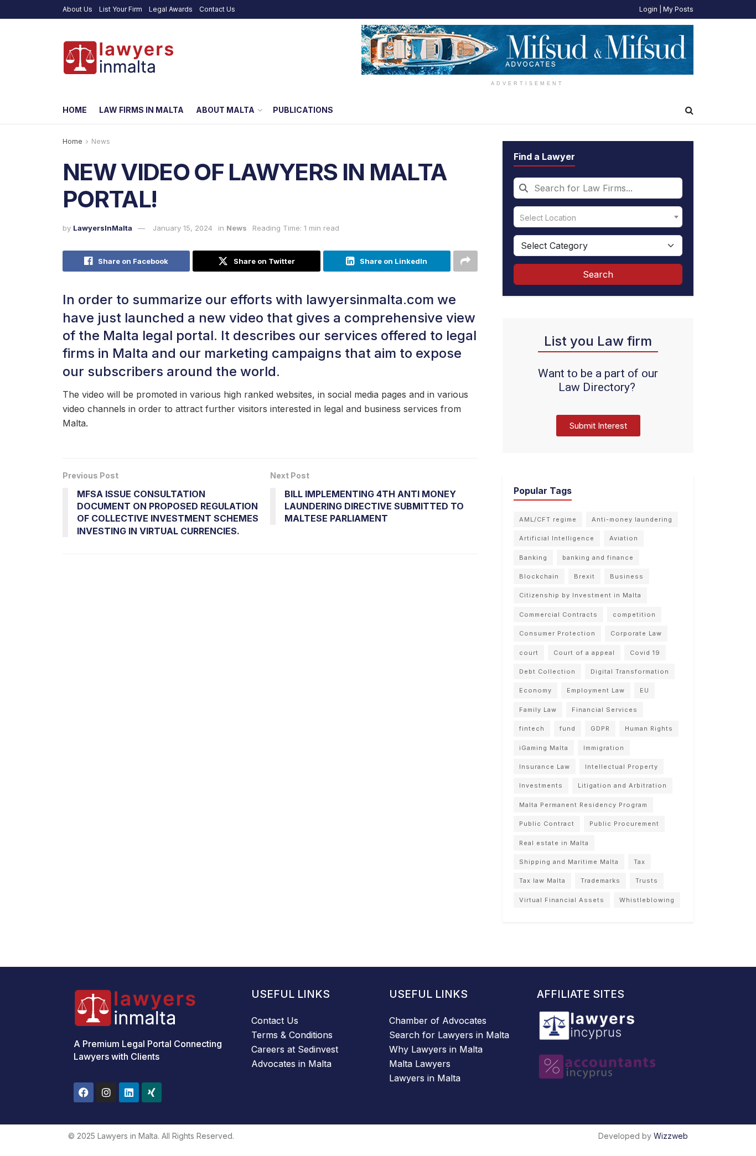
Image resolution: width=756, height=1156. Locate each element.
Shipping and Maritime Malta (569, 862)
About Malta (225, 109)
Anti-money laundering (632, 519)
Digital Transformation (630, 671)
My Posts (678, 9)
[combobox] (598, 188)
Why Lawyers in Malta (436, 1049)
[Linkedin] (129, 1092)
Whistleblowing (647, 900)
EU (644, 690)
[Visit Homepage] (118, 57)
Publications (303, 109)
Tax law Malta (542, 880)
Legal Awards (171, 9)
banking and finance (598, 557)
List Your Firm (120, 9)
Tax (639, 862)
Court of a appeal (584, 653)
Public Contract (546, 823)
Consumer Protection (557, 633)
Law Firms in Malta (141, 109)
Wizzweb (671, 1136)
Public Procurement (624, 823)
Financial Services (605, 710)
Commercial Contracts (558, 614)
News (100, 141)
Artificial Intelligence (556, 538)
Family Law (538, 710)
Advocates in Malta (291, 1063)
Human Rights (649, 728)
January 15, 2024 (183, 227)
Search (598, 274)
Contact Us (217, 9)
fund (568, 728)
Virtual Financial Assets (561, 900)
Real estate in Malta (554, 843)
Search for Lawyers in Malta (449, 1034)
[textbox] (598, 216)
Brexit (584, 576)
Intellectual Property (621, 766)
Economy (535, 690)
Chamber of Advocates (437, 1020)
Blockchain (539, 576)
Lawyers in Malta (424, 1078)
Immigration (603, 748)
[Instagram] (106, 1092)
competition (634, 614)
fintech (532, 728)
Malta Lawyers (420, 1063)
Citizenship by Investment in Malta (580, 595)
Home (75, 109)
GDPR (600, 728)
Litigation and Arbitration (622, 785)
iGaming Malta (543, 748)
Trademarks (600, 880)
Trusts (646, 880)
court (528, 653)
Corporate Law (636, 633)
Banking (533, 557)
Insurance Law (544, 766)
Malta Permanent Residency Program (583, 805)
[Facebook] (84, 1092)
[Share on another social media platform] (465, 261)
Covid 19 (645, 653)
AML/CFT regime (548, 519)
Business (627, 576)
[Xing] (152, 1092)
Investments (541, 785)
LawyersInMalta (102, 227)
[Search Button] (689, 110)
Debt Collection (547, 671)
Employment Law (596, 690)
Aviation (623, 538)
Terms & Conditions (292, 1034)
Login (648, 9)
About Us (77, 9)
